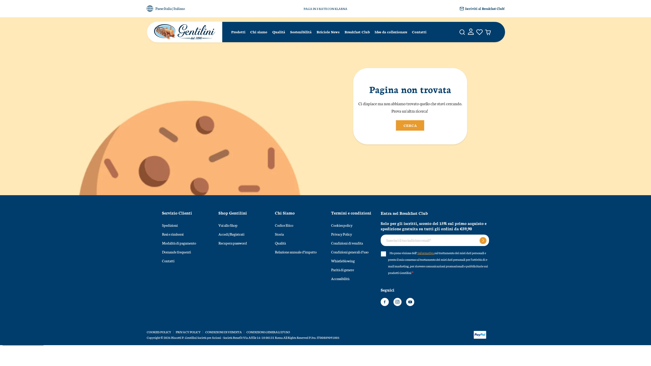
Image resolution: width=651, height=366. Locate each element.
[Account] (471, 32)
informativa (425, 253)
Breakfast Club (357, 31)
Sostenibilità (301, 31)
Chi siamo (258, 31)
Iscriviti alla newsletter (483, 240)
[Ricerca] (462, 32)
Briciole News (328, 31)
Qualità (278, 31)
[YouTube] (410, 302)
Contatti (419, 31)
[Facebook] (385, 302)
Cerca (410, 125)
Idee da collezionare (391, 31)
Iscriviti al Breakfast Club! (485, 8)
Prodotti (238, 31)
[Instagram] (397, 302)
